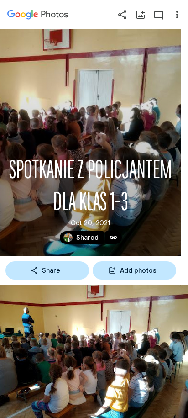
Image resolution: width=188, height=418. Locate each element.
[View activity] (159, 14)
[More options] (177, 14)
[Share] (122, 14)
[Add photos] (140, 14)
